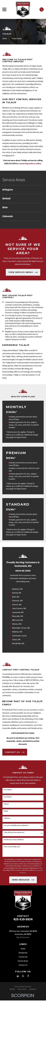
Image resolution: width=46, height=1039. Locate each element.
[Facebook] (28, 976)
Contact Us (23, 965)
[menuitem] (22, 189)
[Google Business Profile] (18, 976)
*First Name (7, 790)
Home (23, 948)
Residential (23, 953)
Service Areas (23, 961)
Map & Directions (22, 937)
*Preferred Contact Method (13, 840)
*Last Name (7, 797)
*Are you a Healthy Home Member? (16, 825)
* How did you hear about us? (14, 832)
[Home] (23, 9)
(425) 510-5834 (10, 163)
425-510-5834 (23, 919)
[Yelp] (23, 976)
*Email (5, 811)
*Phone (6, 804)
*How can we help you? (11, 847)
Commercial (23, 957)
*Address (6, 818)
